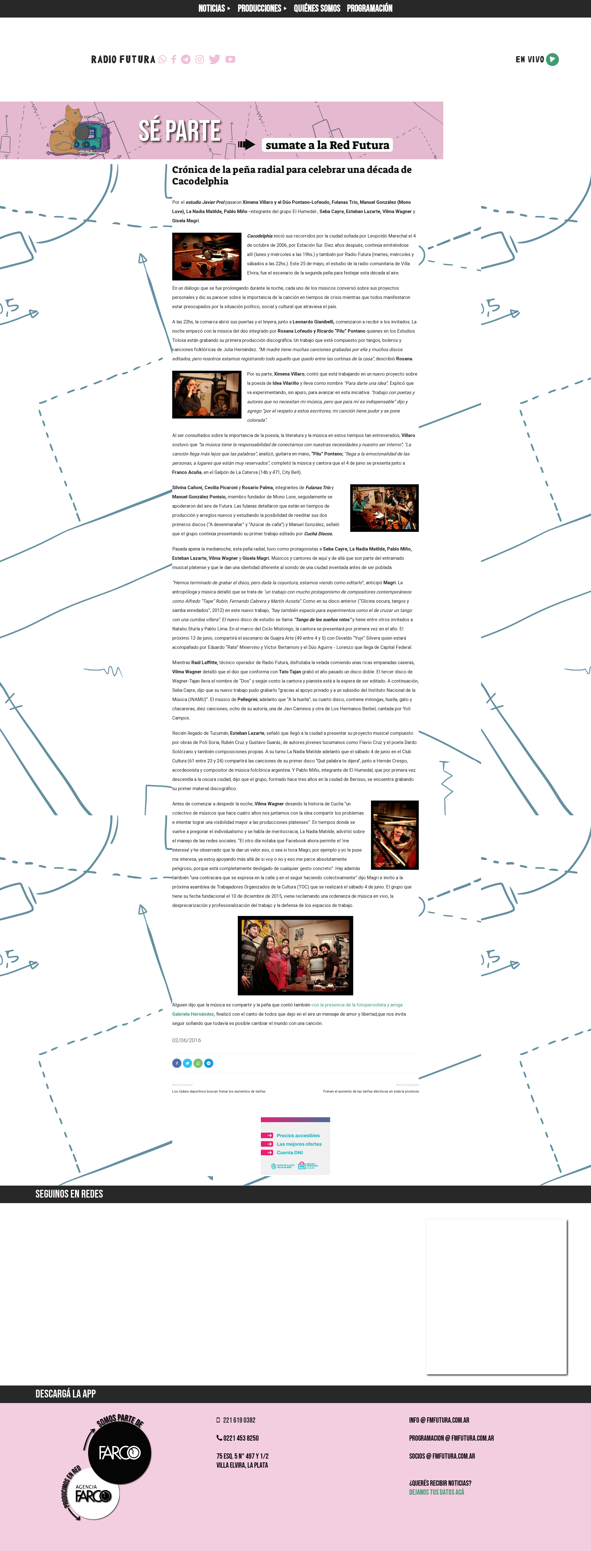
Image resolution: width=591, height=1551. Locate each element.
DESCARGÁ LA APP (66, 1394)
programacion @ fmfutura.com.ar (451, 1438)
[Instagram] (200, 59)
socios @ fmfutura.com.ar (442, 1456)
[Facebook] (173, 59)
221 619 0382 (238, 1420)
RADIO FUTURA (123, 60)
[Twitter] (215, 59)
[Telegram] (186, 59)
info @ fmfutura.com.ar (439, 1420)
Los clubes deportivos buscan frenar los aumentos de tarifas (218, 1091)
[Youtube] (230, 59)
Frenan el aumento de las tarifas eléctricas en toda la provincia (371, 1091)
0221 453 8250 (240, 1438)
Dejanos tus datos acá (436, 1492)
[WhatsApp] (162, 59)
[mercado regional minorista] (295, 1174)
